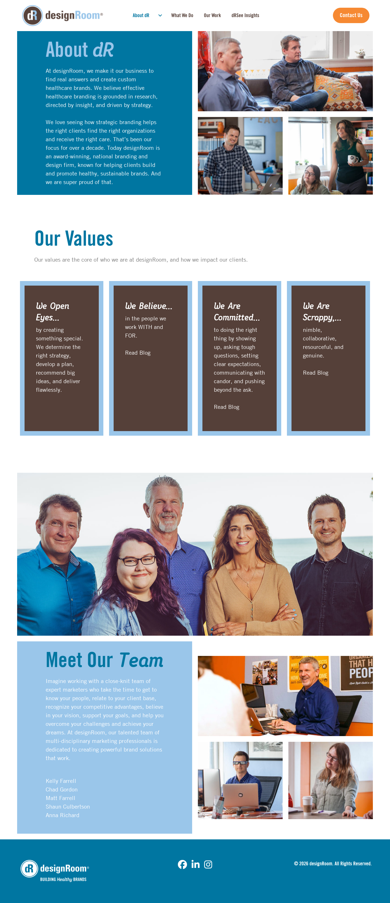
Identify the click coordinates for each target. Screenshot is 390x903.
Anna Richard (62, 815)
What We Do (182, 15)
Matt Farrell (60, 797)
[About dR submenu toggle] (160, 15)
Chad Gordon (62, 789)
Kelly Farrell (61, 780)
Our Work (212, 15)
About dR (141, 15)
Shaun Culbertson (68, 806)
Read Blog (137, 352)
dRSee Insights (245, 15)
